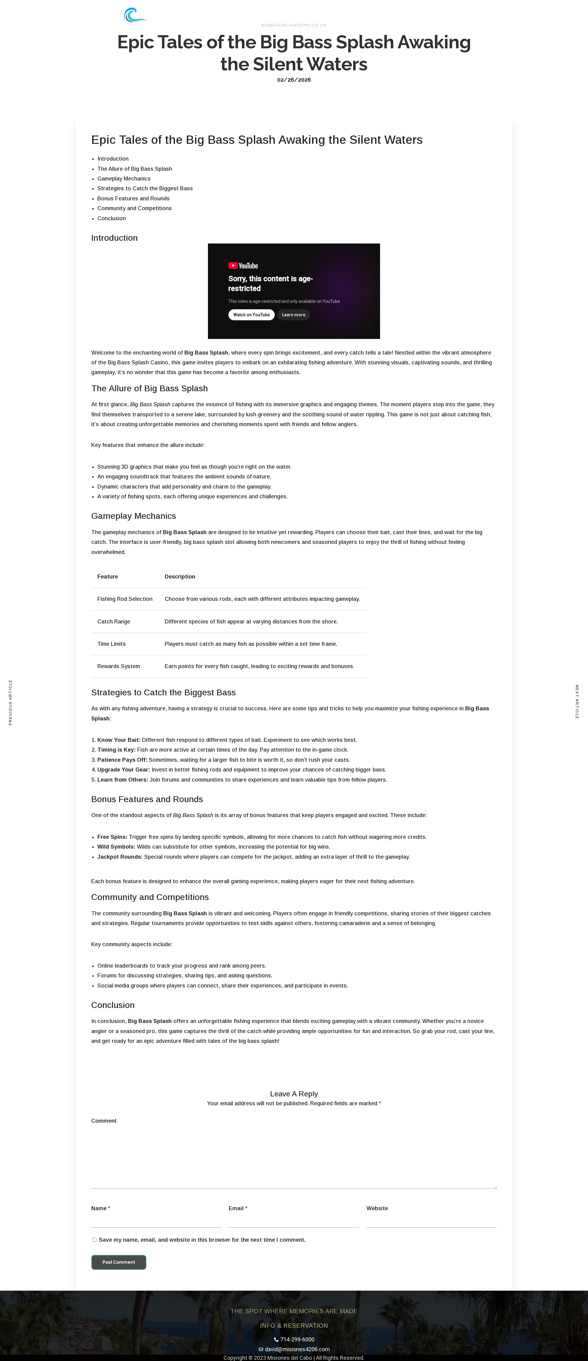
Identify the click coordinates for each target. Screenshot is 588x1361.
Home (279, 15)
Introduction (113, 159)
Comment (104, 1121)
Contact (361, 15)
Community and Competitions (134, 208)
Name (99, 1208)
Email (236, 1208)
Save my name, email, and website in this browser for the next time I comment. (202, 1240)
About (304, 15)
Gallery (331, 15)
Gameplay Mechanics (124, 179)
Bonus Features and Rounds (133, 198)
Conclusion (111, 218)
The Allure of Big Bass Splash (134, 169)
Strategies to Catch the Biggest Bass (145, 188)
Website (377, 1208)
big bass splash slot (209, 542)
